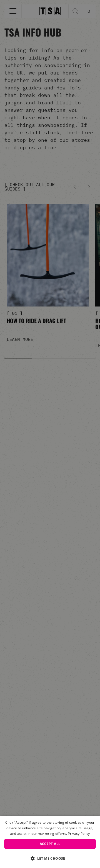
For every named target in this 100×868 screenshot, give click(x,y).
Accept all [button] (50, 843)
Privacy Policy (79, 833)
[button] (50, 858)
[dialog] (50, 842)
